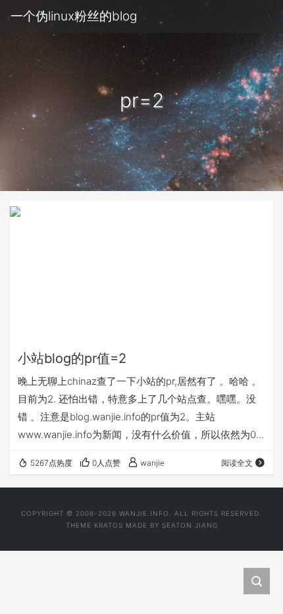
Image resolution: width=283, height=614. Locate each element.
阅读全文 (237, 463)
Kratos (108, 525)
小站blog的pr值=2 (72, 358)
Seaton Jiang (190, 525)
